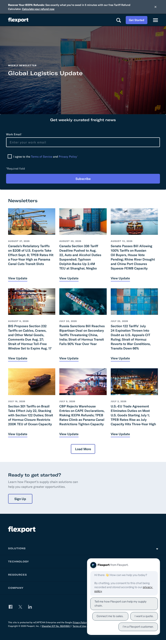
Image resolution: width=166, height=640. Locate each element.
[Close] (155, 6)
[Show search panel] (118, 20)
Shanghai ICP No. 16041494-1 (56, 626)
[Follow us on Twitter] (20, 606)
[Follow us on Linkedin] (30, 606)
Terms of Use (79, 626)
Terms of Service (41, 156)
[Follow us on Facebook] (10, 606)
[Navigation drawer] (155, 20)
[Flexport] (18, 20)
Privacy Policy (68, 156)
